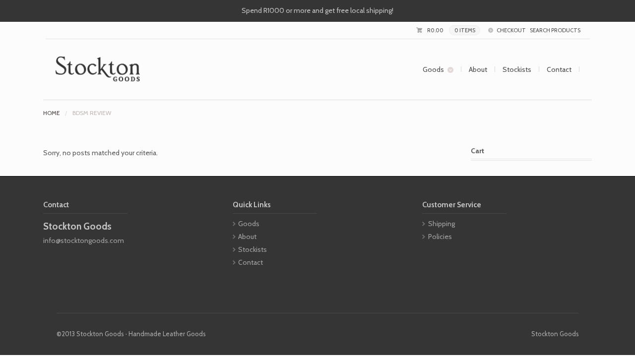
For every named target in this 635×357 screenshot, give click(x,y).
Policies (440, 236)
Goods (433, 69)
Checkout (511, 30)
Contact (559, 69)
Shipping (441, 223)
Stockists (517, 69)
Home (51, 113)
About (478, 69)
